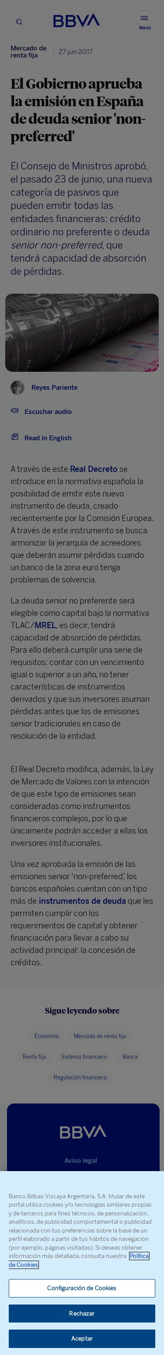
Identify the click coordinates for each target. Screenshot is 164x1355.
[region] (82, 1263)
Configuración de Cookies (81, 1288)
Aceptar (82, 1338)
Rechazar (81, 1313)
